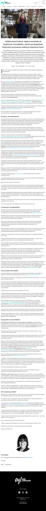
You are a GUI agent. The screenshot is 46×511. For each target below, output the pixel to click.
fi (42, 1)
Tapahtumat (34, 6)
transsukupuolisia (5, 136)
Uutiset (15, 6)
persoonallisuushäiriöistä (33, 274)
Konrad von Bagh (19, 173)
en (44, 1)
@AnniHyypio (29, 457)
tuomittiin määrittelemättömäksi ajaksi (17, 303)
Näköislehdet (21, 6)
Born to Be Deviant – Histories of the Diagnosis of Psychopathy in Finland (22, 100)
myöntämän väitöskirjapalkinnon (14, 108)
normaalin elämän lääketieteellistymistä (17, 404)
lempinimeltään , (6, 302)
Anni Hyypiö (21, 66)
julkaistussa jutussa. (37, 212)
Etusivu (4, 6)
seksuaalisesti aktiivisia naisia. (18, 136)
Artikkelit (9, 6)
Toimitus (40, 6)
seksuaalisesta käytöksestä (19, 355)
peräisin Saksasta (9, 81)
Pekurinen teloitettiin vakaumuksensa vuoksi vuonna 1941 (20, 147)
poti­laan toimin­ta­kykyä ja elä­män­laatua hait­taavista (26, 155)
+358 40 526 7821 (23, 503)
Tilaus (27, 6)
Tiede (13, 66)
